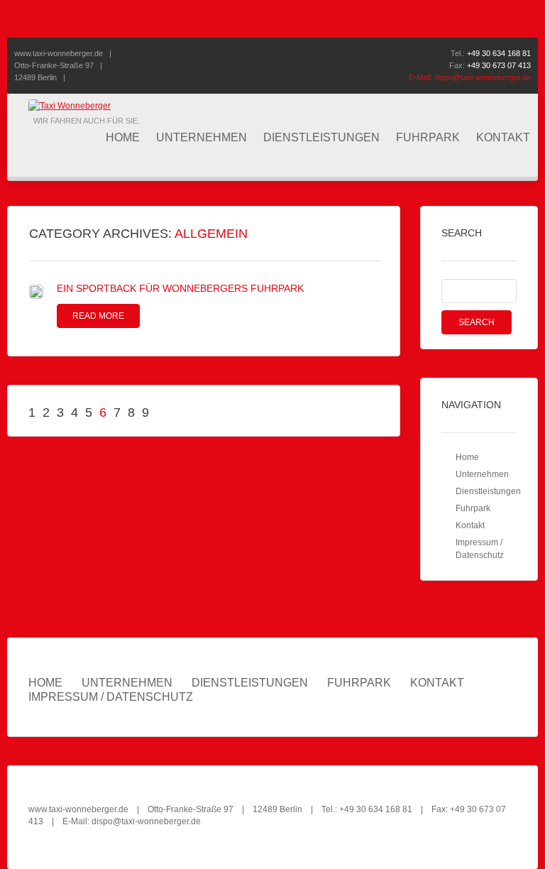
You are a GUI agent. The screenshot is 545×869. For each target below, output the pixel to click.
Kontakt (503, 137)
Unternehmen (201, 137)
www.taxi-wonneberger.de (58, 53)
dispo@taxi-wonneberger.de (482, 77)
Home (123, 137)
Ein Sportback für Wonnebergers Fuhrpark (180, 288)
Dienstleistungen (321, 137)
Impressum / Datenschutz (110, 697)
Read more (98, 316)
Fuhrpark (428, 137)
